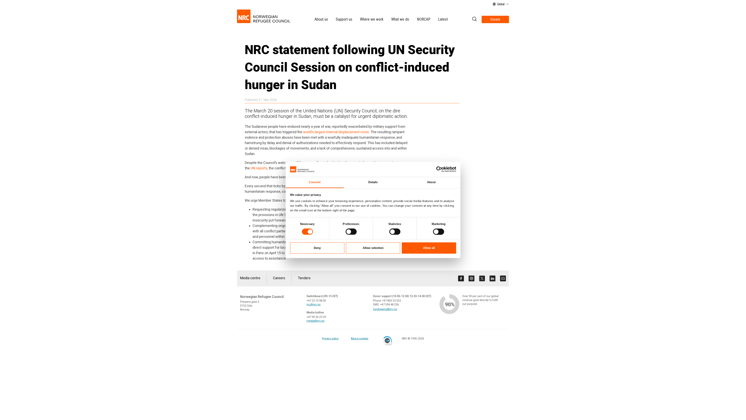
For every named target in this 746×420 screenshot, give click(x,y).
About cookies (359, 338)
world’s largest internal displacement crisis (336, 132)
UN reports (259, 168)
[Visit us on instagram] (471, 278)
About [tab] (431, 182)
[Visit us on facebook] (461, 278)
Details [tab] (373, 182)
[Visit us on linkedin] (492, 278)
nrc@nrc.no (314, 304)
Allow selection (373, 247)
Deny (317, 247)
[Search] (474, 19)
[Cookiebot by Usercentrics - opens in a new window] (439, 169)
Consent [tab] (315, 182)
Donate (495, 19)
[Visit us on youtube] (503, 278)
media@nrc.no (315, 320)
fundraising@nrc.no (385, 309)
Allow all (429, 247)
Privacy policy (330, 338)
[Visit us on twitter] (482, 278)
